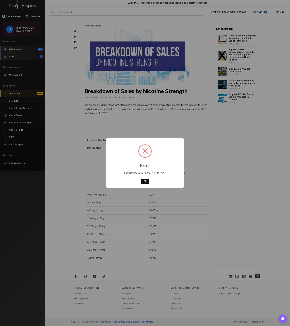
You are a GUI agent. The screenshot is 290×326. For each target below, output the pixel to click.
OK (145, 181)
